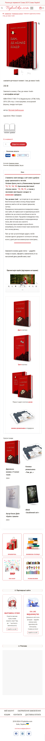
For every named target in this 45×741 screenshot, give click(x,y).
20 (22, 189)
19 (7, 186)
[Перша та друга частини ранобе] (22, 384)
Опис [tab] (22, 172)
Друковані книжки (14, 165)
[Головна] (3, 13)
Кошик (7, 715)
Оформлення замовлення (29, 711)
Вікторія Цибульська (16, 110)
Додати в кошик (18, 144)
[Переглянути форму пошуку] (2, 8)
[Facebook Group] (29, 733)
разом (30, 402)
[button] (39, 23)
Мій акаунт (9, 711)
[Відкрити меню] (32, 8)
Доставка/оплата (33, 715)
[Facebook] (16, 733)
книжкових (9, 195)
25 (16, 186)
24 (13, 186)
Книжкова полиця (14, 163)
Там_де (21, 165)
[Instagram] (22, 733)
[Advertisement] (22, 672)
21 (10, 186)
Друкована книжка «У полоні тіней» (12, 472)
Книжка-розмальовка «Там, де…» (30, 469)
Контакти (18, 715)
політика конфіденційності (22, 728)
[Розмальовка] (22, 416)
